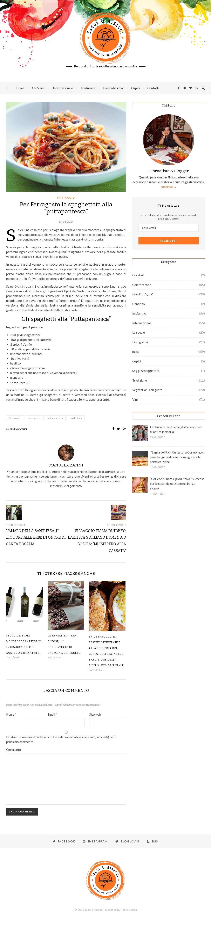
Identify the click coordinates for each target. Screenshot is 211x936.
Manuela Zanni (18, 428)
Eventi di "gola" (142, 294)
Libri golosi (140, 342)
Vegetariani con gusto (147, 390)
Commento (13, 749)
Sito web (95, 714)
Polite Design (129, 909)
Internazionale (63, 88)
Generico (138, 304)
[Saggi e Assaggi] (105, 38)
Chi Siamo (38, 88)
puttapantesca (55, 418)
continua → (168, 187)
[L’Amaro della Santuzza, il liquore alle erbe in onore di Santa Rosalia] (14, 512)
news (135, 351)
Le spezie (138, 332)
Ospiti (135, 88)
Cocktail (138, 275)
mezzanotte (34, 418)
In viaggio (66, 197)
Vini (135, 399)
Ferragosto (15, 418)
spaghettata (75, 418)
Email (52, 714)
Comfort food (141, 285)
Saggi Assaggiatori (145, 371)
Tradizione (88, 88)
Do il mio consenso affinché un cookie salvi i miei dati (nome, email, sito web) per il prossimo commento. (61, 739)
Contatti (153, 88)
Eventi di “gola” (113, 88)
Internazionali (141, 323)
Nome (11, 714)
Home (20, 88)
